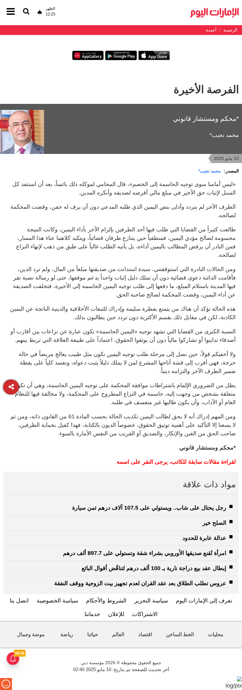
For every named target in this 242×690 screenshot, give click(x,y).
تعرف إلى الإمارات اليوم (204, 600)
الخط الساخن (180, 634)
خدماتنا (92, 614)
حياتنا (92, 634)
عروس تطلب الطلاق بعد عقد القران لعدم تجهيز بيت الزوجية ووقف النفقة (140, 583)
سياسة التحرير (151, 600)
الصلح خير (214, 523)
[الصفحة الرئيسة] (214, 9)
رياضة (66, 634)
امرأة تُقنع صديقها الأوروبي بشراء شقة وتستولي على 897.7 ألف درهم (144, 553)
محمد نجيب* (209, 170)
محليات (215, 634)
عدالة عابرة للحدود (204, 538)
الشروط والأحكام (106, 600)
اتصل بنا (19, 600)
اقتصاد (145, 634)
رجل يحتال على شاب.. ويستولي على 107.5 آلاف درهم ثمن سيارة (149, 508)
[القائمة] (26, 12)
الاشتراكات (145, 614)
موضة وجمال (31, 634)
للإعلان (116, 614)
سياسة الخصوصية (57, 600)
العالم (118, 634)
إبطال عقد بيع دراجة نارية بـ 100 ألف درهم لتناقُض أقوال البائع (154, 568)
